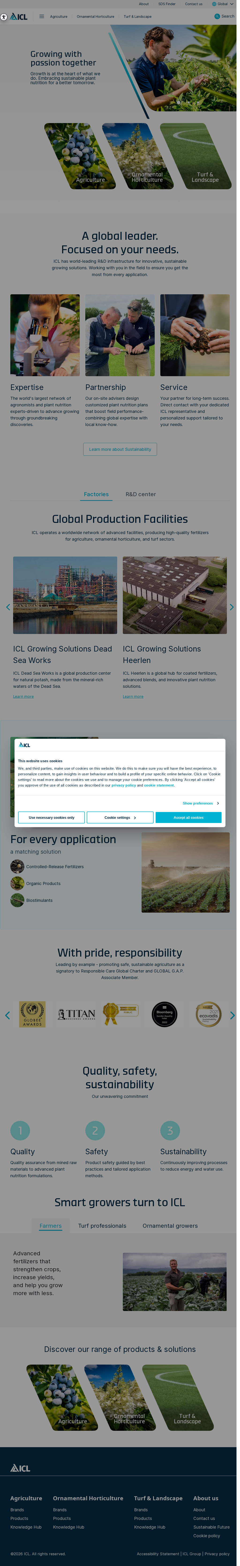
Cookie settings (117, 817)
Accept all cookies (188, 817)
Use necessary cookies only (51, 817)
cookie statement (159, 785)
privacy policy (124, 785)
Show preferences (198, 803)
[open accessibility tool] (4, 17)
